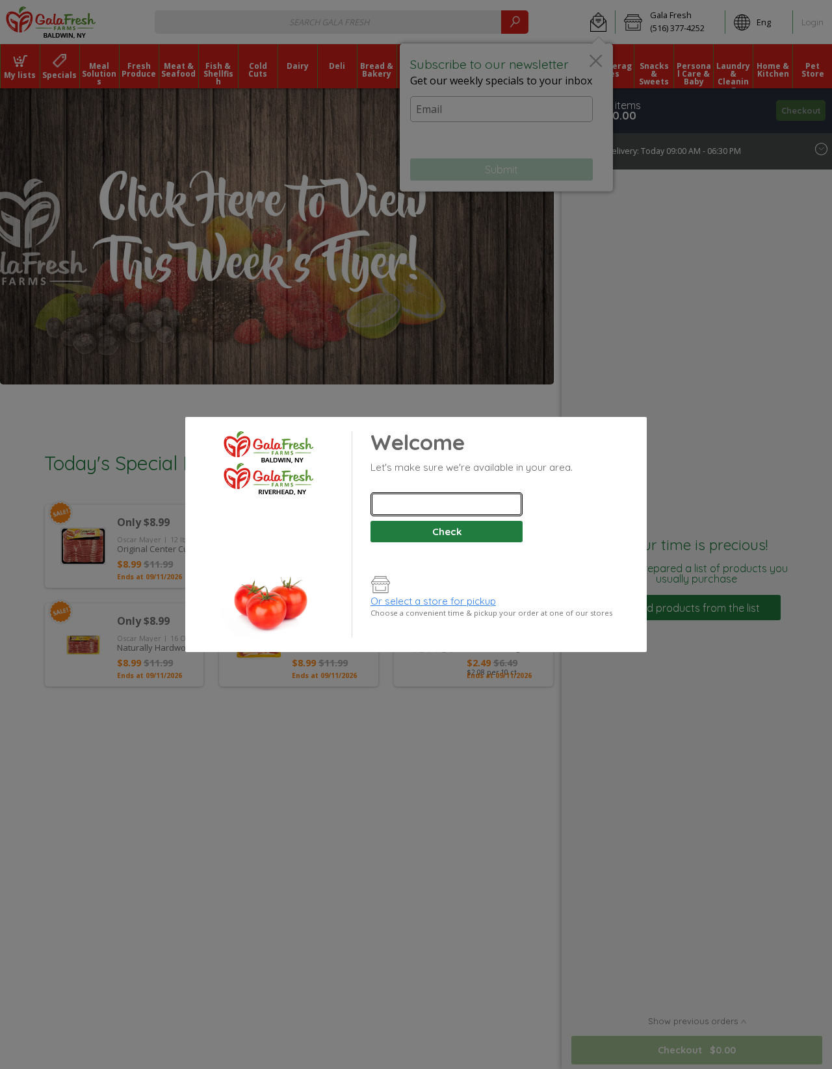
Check (447, 531)
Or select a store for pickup (433, 601)
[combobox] (446, 504)
